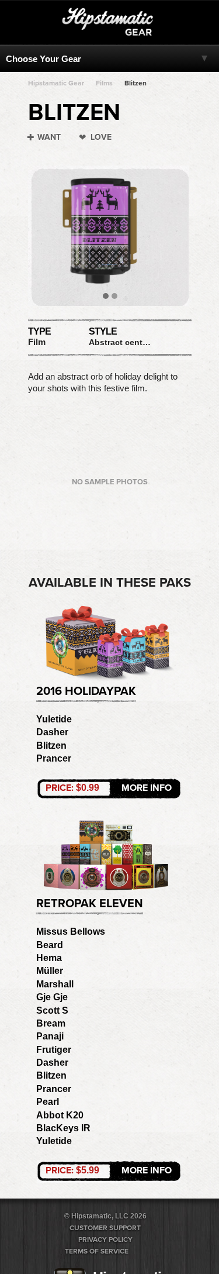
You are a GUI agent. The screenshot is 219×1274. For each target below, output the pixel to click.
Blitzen (135, 83)
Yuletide (54, 719)
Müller (49, 971)
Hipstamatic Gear (56, 83)
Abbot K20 (60, 1115)
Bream (50, 1023)
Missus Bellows (70, 931)
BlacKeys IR (63, 1128)
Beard (49, 945)
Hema (49, 958)
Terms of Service (96, 1251)
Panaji (50, 1036)
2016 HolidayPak (86, 691)
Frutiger (53, 1050)
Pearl (47, 1102)
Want (49, 137)
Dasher (52, 732)
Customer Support (105, 1228)
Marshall (55, 984)
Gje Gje (52, 997)
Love (101, 137)
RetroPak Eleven (89, 904)
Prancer (53, 758)
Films (104, 83)
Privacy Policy (105, 1239)
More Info (109, 788)
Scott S (52, 1010)
